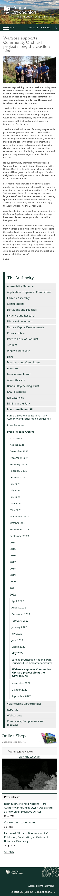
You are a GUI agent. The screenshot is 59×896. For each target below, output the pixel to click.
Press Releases (15, 425)
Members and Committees (23, 362)
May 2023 (15, 509)
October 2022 (19, 689)
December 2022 (20, 614)
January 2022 (19, 627)
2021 (13, 588)
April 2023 (16, 438)
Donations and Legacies (22, 309)
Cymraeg (45, 27)
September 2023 (19, 529)
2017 (13, 562)
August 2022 (18, 607)
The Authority (20, 278)
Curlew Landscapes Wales (20, 822)
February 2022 (20, 620)
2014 (13, 542)
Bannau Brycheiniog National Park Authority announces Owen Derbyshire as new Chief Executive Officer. (28, 807)
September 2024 (19, 536)
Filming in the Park (18, 403)
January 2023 (17, 477)
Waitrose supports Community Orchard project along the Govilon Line (31, 673)
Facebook (23, 886)
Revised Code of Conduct (22, 339)
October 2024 (18, 522)
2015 (13, 548)
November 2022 (20, 683)
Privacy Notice (16, 333)
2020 (13, 581)
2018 (13, 568)
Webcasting (14, 715)
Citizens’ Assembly (18, 298)
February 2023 (18, 464)
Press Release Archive (20, 431)
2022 (13, 594)
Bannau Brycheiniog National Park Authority (30, 15)
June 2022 (17, 640)
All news (9, 851)
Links (10, 356)
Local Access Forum (19, 374)
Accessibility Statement (21, 286)
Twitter (15, 886)
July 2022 (16, 633)
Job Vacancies (15, 397)
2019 (13, 575)
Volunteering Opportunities (24, 703)
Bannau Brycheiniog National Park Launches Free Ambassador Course (31, 661)
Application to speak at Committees (29, 292)
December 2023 (19, 451)
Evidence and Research (21, 315)
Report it (12, 709)
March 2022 (18, 646)
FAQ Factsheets (16, 392)
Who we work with (18, 351)
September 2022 (21, 696)
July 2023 (15, 483)
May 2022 (17, 653)
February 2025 (18, 470)
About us (12, 368)
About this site (16, 380)
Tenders (12, 345)
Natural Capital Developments (25, 327)
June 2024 (15, 503)
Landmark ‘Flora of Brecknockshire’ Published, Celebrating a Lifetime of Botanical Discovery (26, 837)
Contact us (33, 27)
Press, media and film (21, 409)
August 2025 (17, 444)
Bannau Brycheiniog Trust (23, 386)
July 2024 (15, 490)
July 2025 (15, 496)
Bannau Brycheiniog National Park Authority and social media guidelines (29, 417)
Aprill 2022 (17, 601)
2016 (13, 555)
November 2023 (19, 516)
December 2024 (19, 457)
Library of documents (20, 321)
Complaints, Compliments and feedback (25, 722)
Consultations (15, 304)
